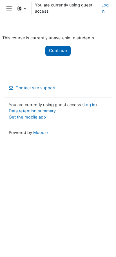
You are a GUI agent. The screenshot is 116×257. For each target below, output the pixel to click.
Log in (105, 8)
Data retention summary (32, 110)
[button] (22, 8)
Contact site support (35, 87)
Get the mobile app (27, 117)
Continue (58, 50)
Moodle (40, 132)
